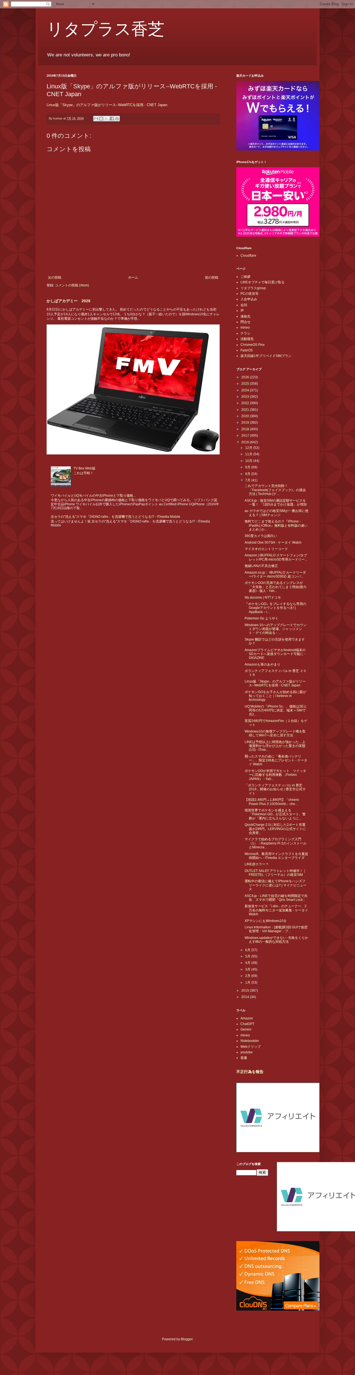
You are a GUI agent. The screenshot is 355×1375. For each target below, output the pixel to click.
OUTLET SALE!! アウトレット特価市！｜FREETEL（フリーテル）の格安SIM (275, 873)
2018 (245, 429)
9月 (248, 467)
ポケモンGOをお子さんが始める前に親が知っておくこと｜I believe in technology (275, 696)
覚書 (243, 1058)
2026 (245, 377)
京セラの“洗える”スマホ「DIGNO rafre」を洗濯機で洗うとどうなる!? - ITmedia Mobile (115, 517)
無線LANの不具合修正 (261, 566)
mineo (245, 327)
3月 (248, 969)
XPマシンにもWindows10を (266, 921)
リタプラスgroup (253, 288)
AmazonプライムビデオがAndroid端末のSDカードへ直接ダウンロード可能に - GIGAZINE (275, 654)
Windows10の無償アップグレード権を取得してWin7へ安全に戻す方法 (275, 733)
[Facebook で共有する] (112, 118)
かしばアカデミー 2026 (68, 301)
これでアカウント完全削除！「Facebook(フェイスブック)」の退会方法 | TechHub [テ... (275, 490)
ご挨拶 (245, 277)
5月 (248, 956)
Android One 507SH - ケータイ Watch (273, 542)
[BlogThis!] (101, 118)
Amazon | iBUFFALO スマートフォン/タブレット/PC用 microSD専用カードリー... (276, 557)
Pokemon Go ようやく (261, 618)
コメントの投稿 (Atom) (72, 285)
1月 (248, 982)
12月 (249, 448)
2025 (245, 384)
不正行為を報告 (249, 1071)
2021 (245, 410)
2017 (245, 436)
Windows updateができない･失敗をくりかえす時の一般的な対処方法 (276, 940)
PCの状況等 (249, 294)
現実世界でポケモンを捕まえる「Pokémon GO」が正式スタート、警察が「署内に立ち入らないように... (275, 814)
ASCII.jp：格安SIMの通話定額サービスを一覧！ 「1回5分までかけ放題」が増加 (276, 502)
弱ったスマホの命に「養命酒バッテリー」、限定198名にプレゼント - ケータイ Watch (276, 760)
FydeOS (246, 350)
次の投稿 (54, 277)
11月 (249, 454)
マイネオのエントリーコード (266, 549)
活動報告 (247, 339)
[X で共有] (106, 118)
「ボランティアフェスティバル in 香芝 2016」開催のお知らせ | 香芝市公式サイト (275, 789)
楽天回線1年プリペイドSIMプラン (265, 356)
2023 (245, 397)
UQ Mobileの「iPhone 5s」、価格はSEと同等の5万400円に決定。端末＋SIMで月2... (276, 710)
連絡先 (245, 316)
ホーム (133, 277)
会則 (243, 305)
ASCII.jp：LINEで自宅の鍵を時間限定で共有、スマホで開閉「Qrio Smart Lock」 (276, 898)
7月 (248, 480)
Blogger (186, 1339)
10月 (249, 461)
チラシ (245, 333)
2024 (245, 390)
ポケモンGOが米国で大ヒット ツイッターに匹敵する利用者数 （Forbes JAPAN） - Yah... (275, 775)
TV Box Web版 (84, 468)
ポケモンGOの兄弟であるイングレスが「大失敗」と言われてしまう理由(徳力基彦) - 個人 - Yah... (275, 587)
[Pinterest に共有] (117, 118)
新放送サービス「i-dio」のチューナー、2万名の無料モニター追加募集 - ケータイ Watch (276, 910)
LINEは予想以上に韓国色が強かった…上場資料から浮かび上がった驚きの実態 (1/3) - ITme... (275, 746)
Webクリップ (250, 1047)
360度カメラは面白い (261, 536)
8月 (248, 474)
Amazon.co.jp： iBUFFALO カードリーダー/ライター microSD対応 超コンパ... (275, 574)
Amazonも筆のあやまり (262, 664)
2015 (245, 990)
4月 (248, 963)
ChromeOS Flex (252, 345)
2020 (245, 416)
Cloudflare (248, 256)
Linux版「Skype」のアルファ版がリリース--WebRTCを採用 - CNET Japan (107, 105)
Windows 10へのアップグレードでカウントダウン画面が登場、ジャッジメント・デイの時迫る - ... (275, 629)
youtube (246, 1052)
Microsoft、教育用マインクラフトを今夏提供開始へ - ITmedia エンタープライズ (276, 856)
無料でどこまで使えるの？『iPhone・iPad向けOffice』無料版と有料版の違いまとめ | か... (276, 525)
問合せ (245, 322)
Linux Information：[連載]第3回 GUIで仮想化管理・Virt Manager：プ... (276, 929)
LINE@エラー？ (257, 864)
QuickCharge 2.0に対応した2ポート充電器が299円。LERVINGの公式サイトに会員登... (275, 829)
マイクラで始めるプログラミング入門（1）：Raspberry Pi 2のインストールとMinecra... (275, 843)
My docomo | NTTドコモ (263, 597)
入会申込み (248, 299)
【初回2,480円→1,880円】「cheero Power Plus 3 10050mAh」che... (272, 802)
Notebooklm (249, 1041)
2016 (245, 442)
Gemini (245, 1029)
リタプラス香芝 (105, 28)
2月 (248, 976)
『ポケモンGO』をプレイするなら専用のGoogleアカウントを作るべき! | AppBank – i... (275, 608)
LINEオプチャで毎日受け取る (262, 282)
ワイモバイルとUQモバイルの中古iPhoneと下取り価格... (93, 496)
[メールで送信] (96, 118)
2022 (245, 403)
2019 (245, 422)
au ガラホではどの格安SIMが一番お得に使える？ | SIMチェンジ (276, 513)
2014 (245, 997)
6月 (248, 950)
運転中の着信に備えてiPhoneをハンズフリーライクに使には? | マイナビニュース (275, 885)
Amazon (246, 1018)
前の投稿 (211, 277)
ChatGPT (247, 1024)
